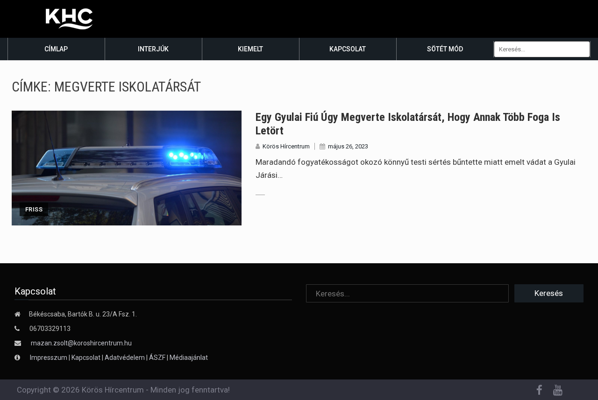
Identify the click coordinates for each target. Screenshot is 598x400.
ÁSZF (157, 357)
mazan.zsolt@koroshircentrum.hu (81, 343)
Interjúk (153, 49)
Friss (34, 209)
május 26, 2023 (348, 146)
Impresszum (49, 357)
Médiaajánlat (189, 357)
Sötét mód (445, 49)
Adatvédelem (125, 357)
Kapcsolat (347, 49)
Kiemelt (250, 49)
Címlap (56, 49)
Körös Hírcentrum (286, 146)
